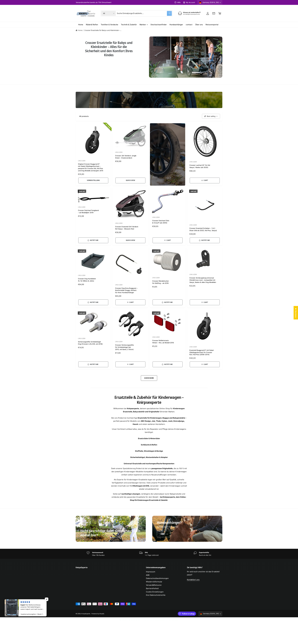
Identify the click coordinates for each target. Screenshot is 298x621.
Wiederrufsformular (154, 582)
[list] (149, 554)
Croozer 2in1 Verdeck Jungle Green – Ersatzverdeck (125, 157)
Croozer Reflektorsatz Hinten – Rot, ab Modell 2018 (163, 342)
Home (80, 30)
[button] (220, 13)
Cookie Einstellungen (155, 592)
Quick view (130, 180)
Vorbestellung (93, 180)
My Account (190, 2)
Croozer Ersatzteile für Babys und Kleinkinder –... (103, 30)
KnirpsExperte (86, 613)
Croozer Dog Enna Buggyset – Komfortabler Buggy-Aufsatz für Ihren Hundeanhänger (126, 290)
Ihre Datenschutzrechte (155, 595)
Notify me (94, 240)
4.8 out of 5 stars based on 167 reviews (161, 620)
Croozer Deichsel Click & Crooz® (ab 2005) (160, 222)
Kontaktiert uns (193, 579)
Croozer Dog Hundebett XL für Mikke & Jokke (87, 280)
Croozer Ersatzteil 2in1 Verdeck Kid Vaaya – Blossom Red (126, 228)
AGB (147, 575)
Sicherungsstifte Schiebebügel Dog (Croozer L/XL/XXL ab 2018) (90, 343)
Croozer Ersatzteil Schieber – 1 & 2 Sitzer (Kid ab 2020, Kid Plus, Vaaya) (203, 229)
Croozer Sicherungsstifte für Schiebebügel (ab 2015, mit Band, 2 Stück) (124, 347)
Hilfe (179, 2)
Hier (163, 534)
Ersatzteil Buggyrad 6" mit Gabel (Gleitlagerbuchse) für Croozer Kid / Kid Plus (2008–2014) (201, 352)
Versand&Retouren (154, 585)
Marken (143, 24)
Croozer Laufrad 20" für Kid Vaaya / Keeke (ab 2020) (199, 166)
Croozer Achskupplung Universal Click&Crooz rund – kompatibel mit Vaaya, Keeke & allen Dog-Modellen (202, 280)
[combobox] (144, 13)
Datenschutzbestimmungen (157, 578)
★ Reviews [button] (296, 313)
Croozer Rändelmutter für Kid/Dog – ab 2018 (160, 282)
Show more (149, 378)
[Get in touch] (214, 13)
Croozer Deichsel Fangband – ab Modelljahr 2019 (88, 211)
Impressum (150, 572)
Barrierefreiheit (152, 588)
